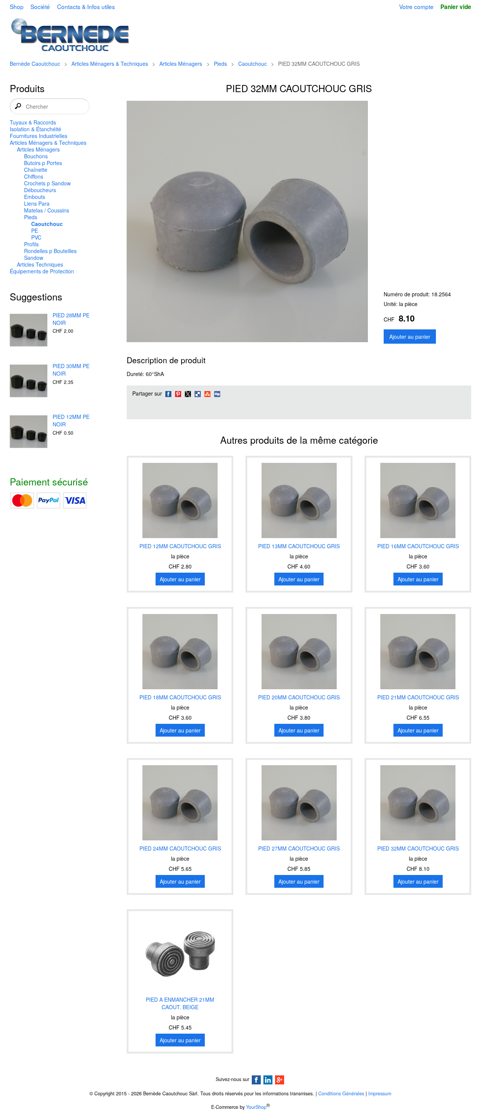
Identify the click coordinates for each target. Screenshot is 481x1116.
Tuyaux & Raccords (33, 122)
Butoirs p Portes (43, 162)
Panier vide (455, 7)
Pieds (220, 63)
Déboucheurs (40, 190)
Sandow (33, 257)
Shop (17, 6)
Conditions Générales (341, 1093)
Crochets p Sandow (47, 183)
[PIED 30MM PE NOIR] (28, 381)
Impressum (379, 1093)
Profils (31, 244)
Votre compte (416, 6)
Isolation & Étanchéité (35, 129)
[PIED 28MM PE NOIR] (28, 330)
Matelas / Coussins (46, 210)
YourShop (256, 1107)
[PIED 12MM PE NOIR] (28, 432)
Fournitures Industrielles (38, 135)
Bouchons (36, 156)
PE (34, 230)
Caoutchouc (252, 63)
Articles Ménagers (180, 63)
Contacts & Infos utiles (86, 6)
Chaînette (35, 169)
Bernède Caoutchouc (35, 63)
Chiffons (33, 176)
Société (40, 6)
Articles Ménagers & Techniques (109, 63)
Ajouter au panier (409, 336)
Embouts (34, 196)
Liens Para (37, 203)
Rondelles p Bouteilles (50, 250)
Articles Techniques (40, 264)
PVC (36, 237)
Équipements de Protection (42, 271)
